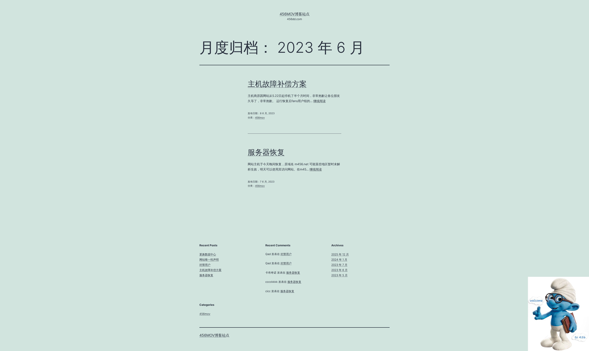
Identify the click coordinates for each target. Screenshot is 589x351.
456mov (260, 117)
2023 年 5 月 (339, 275)
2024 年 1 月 (339, 259)
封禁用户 (204, 264)
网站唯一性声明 (209, 259)
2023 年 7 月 (339, 264)
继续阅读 (319, 101)
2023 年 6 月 (339, 270)
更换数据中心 (207, 254)
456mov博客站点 (295, 14)
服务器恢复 (266, 152)
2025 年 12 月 (340, 254)
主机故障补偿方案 (277, 83)
